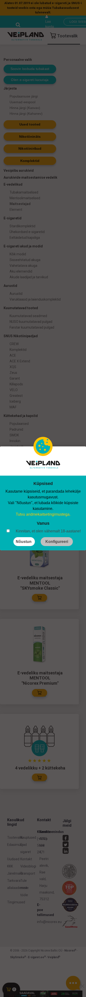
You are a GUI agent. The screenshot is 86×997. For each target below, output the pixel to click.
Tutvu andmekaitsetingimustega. (43, 514)
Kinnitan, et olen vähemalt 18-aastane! (48, 531)
